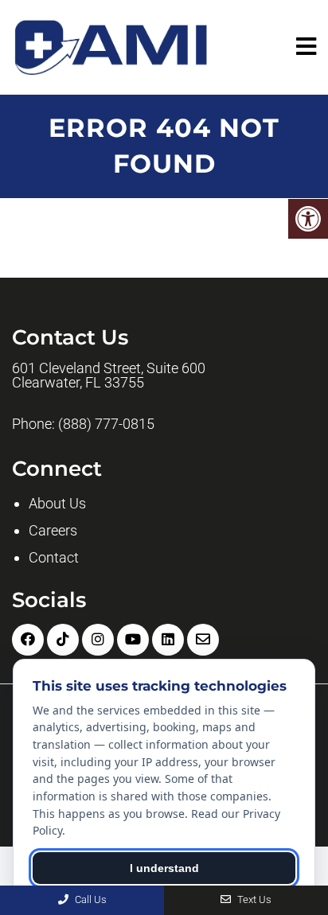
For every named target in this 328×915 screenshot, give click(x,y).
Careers (53, 530)
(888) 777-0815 (106, 424)
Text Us (253, 899)
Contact (54, 557)
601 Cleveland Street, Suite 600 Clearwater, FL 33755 (108, 375)
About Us (57, 503)
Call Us (89, 899)
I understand (164, 868)
